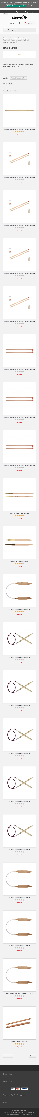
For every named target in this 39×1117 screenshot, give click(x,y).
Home (5, 38)
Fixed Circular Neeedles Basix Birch (19, 609)
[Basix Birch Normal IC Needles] (19, 494)
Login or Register (30, 11)
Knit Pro (5, 42)
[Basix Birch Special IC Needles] (19, 542)
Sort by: (5, 78)
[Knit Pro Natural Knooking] (19, 1022)
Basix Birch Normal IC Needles (19, 513)
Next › (32, 1056)
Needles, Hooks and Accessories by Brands (16, 40)
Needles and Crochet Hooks (18, 38)
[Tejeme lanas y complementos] (19, 17)
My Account (19, 11)
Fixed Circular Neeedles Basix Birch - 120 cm (19, 993)
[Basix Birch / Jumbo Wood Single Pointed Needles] (19, 110)
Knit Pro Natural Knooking (19, 1041)
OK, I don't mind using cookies (16, 6)
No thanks (30, 6)
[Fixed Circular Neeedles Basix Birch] (19, 590)
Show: (5, 84)
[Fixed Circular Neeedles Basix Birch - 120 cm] (19, 974)
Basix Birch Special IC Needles (19, 561)
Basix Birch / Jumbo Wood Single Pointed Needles (19, 129)
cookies (9, 2)
